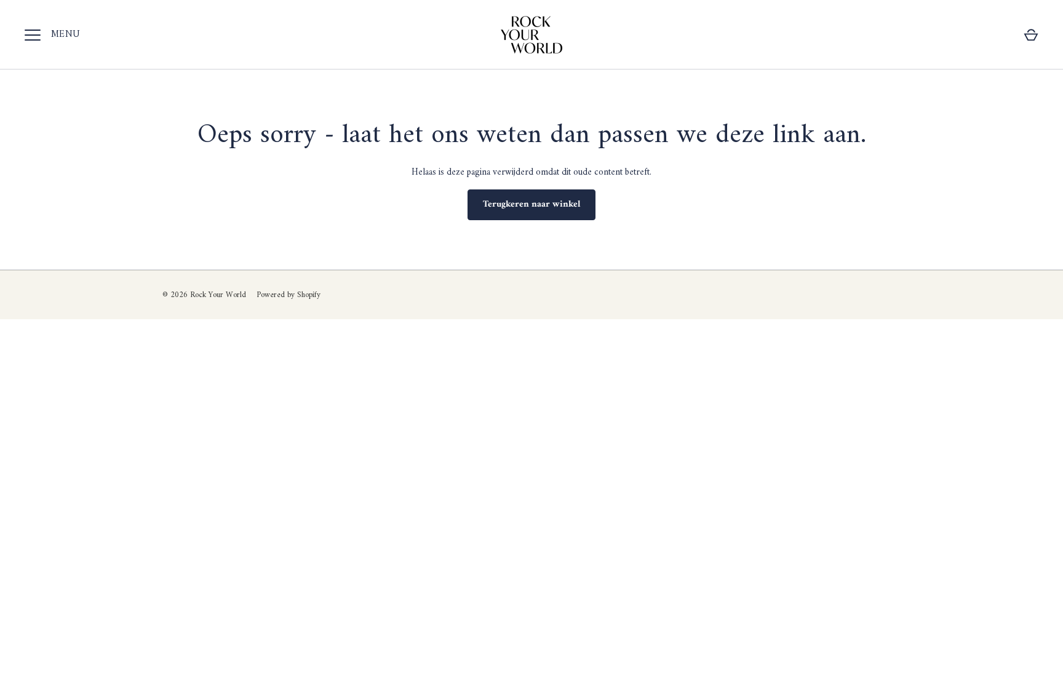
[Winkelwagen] (1031, 35)
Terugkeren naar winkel (531, 204)
